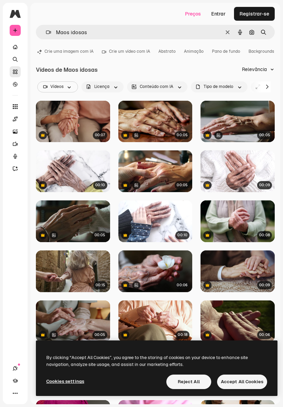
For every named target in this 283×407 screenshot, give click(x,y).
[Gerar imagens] (15, 131)
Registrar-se (254, 14)
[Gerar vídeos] (15, 143)
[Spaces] (15, 119)
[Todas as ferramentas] (15, 106)
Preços (193, 14)
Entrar (218, 14)
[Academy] (15, 380)
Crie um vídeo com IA (129, 51)
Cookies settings (65, 381)
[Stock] (15, 71)
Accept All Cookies (242, 382)
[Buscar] (15, 59)
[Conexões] (15, 368)
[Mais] (15, 393)
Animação (194, 51)
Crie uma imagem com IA (69, 51)
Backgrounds (261, 51)
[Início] (15, 46)
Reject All (189, 382)
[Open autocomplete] (45, 32)
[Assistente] (15, 168)
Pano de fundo (226, 51)
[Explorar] (15, 84)
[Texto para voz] (15, 156)
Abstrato (167, 51)
